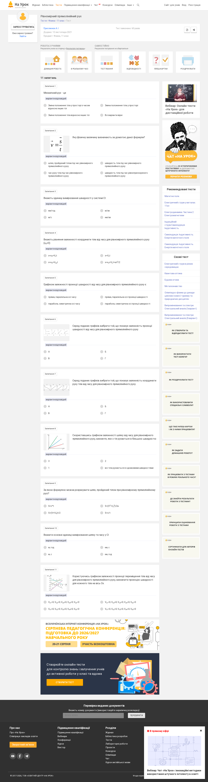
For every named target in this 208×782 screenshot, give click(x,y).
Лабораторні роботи (117, 743)
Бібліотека (47, 5)
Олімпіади (111, 755)
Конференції (64, 740)
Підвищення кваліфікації (77, 5)
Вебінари (62, 736)
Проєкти (110, 747)
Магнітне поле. (172, 196)
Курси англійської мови (118, 762)
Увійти (22, 36)
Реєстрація (194, 5)
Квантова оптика (173, 273)
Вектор (61, 747)
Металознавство (173, 286)
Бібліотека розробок (117, 736)
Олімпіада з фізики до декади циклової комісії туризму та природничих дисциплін (179, 295)
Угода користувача (142, 776)
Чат (97, 4)
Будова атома (172, 280)
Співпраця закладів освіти (24, 736)
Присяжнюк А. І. (51, 28)
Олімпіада (120, 5)
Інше (129, 5)
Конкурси (107, 5)
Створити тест (65, 682)
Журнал (36, 5)
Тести (58, 5)
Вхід (184, 5)
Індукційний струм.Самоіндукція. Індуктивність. (175, 225)
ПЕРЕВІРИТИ (136, 715)
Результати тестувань (75, 49)
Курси (61, 743)
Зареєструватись (23, 27)
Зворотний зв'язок (23, 744)
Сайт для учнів (172, 5)
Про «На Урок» (17, 732)
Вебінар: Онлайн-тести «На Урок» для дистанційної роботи (180, 109)
